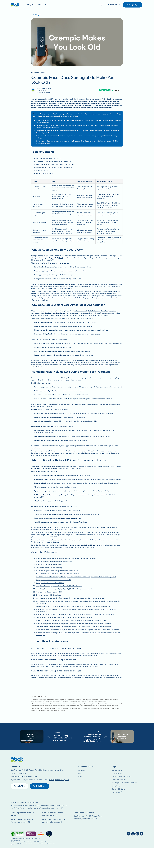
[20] (57, 536)
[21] (32, 541)
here (36, 805)
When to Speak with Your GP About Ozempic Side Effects (53, 167)
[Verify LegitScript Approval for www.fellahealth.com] (49, 833)
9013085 (14, 815)
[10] (49, 297)
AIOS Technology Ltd (41, 841)
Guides (47, 5)
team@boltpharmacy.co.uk (27, 777)
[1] (106, 255)
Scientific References (41, 170)
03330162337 (21, 773)
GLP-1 (61, 258)
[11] (51, 297)
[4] (54, 259)
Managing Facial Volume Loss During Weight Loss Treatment (54, 164)
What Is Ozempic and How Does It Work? (47, 158)
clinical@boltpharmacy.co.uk (59, 780)
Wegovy (109, 293)
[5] (117, 539)
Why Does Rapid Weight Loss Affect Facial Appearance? (52, 161)
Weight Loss (31, 5)
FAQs (40, 5)
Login (101, 5)
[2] (108, 255)
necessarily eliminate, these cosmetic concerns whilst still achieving (89, 365)
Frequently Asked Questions (43, 173)
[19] (55, 536)
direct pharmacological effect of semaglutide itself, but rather (95, 311)
